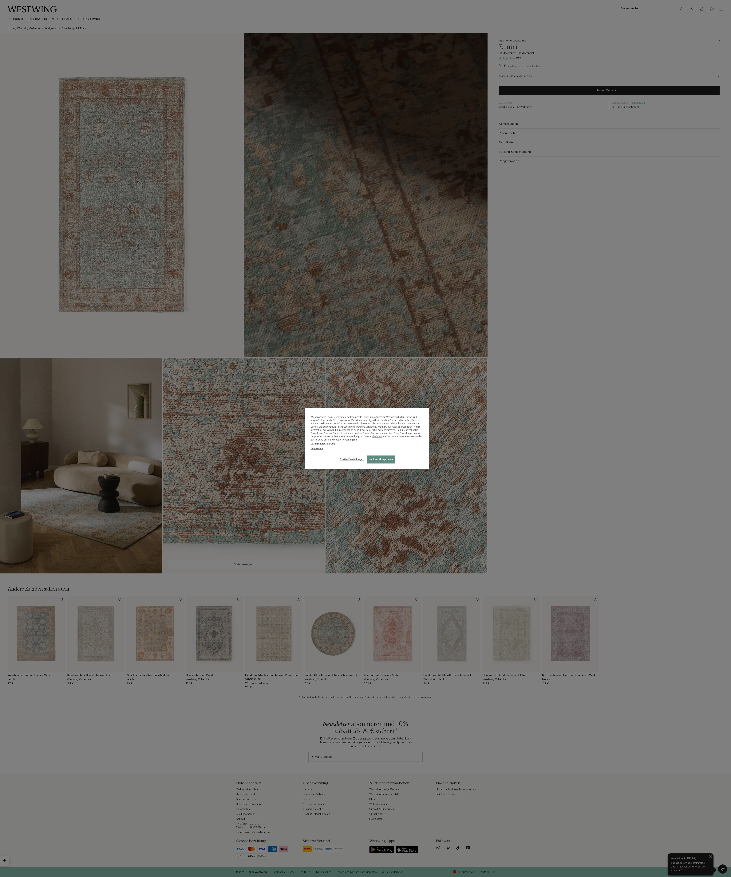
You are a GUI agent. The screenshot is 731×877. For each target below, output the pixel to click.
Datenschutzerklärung (323, 443)
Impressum (317, 448)
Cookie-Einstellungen (352, 459)
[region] (367, 438)
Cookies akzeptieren (381, 459)
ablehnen (377, 436)
